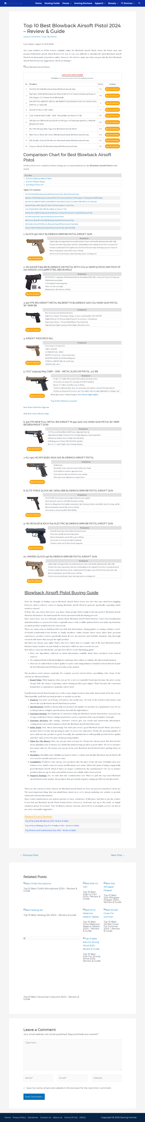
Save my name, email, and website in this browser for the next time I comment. (69, 1088)
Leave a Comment (31, 37)
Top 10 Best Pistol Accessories (64, 401)
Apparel (99, 3)
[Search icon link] (139, 3)
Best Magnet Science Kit (35, 185)
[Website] (107, 1078)
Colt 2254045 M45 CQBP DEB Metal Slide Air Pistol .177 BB (45, 209)
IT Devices (126, 3)
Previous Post (29, 855)
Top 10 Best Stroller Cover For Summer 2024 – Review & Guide (112, 926)
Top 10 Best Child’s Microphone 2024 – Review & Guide (50, 889)
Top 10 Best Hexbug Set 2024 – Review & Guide (49, 915)
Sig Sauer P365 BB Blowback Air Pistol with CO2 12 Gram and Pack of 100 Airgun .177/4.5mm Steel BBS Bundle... (64, 198)
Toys (44, 37)
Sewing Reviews (83, 3)
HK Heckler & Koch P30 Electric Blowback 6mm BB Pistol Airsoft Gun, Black (51, 224)
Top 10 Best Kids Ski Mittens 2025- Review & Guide (47, 821)
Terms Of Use (71, 1117)
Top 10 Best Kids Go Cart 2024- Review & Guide (91, 895)
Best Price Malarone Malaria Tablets (39, 179)
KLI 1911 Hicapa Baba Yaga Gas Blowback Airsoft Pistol (44, 217)
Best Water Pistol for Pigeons (36, 407)
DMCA (83, 1117)
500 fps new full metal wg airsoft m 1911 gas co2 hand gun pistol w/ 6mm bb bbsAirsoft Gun (58, 213)
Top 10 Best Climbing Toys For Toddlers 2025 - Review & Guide (52, 825)
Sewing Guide (52, 3)
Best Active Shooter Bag (38, 413)
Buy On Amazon (112, 89)
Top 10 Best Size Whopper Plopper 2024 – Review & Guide (112, 899)
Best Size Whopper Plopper (35, 182)
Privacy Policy (19, 1117)
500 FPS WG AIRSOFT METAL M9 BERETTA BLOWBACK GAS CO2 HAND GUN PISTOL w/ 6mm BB (61, 202)
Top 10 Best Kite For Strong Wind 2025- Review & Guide (92, 957)
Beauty (112, 3)
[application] (70, 3)
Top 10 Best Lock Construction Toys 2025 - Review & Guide (50, 830)
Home (38, 3)
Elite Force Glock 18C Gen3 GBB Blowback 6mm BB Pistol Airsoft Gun (49, 220)
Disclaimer (33, 1117)
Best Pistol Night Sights (88, 394)
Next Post (118, 855)
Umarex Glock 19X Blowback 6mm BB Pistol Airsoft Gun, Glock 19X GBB (50, 228)
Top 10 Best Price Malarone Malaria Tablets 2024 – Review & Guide (91, 926)
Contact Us (45, 1117)
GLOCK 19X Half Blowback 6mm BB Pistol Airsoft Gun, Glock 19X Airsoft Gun (52, 194)
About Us (57, 1117)
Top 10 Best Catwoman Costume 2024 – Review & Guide (51, 997)
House (65, 3)
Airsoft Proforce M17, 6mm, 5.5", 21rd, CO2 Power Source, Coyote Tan (49, 205)
